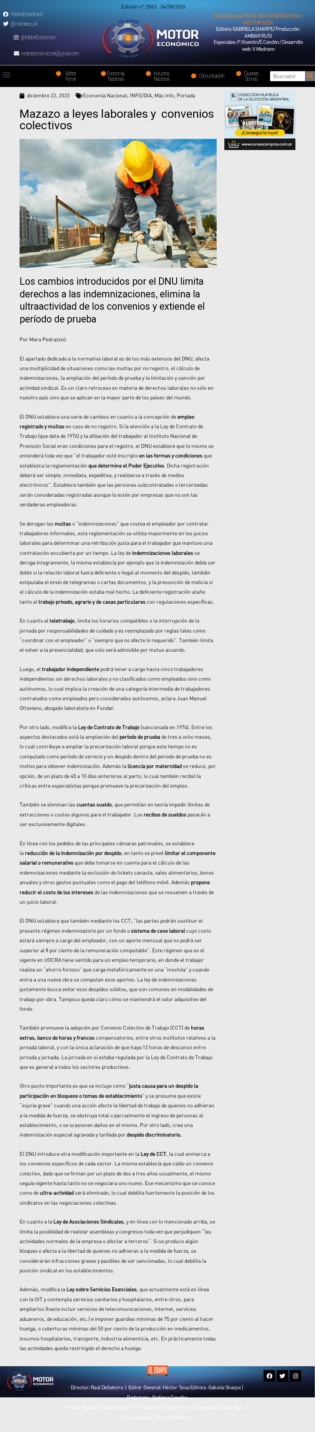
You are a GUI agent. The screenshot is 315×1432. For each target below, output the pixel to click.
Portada (186, 95)
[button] (258, 19)
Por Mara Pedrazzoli (43, 339)
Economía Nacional (105, 95)
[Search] (310, 76)
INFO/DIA (141, 95)
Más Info (164, 95)
